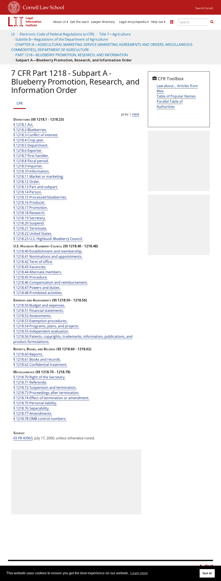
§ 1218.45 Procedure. (30, 277)
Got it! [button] (207, 573)
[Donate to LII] (171, 22)
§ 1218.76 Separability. (31, 408)
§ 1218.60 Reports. (28, 354)
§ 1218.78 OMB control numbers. (39, 418)
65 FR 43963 (23, 438)
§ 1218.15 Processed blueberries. (40, 197)
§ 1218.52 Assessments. (32, 315)
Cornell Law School (42, 6)
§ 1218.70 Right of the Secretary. (39, 377)
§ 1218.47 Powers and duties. (36, 287)
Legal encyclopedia (133, 22)
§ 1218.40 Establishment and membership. (47, 251)
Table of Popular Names (176, 96)
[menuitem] (59, 22)
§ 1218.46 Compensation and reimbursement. (50, 282)
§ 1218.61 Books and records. (37, 359)
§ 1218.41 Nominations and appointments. (47, 256)
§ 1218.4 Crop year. (28, 140)
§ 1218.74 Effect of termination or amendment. (51, 397)
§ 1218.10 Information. (31, 171)
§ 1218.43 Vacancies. (29, 266)
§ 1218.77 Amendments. (32, 413)
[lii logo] (24, 21)
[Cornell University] (14, 6)
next (135, 114)
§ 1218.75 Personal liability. (35, 403)
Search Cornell (204, 8)
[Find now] (212, 22)
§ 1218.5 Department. (30, 145)
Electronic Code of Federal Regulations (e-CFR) (57, 34)
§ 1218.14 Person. (27, 192)
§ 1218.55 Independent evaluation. (41, 331)
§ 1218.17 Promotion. (30, 207)
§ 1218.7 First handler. (31, 155)
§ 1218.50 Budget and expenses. (39, 305)
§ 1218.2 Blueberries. (30, 129)
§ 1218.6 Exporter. (28, 150)
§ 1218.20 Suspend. (28, 223)
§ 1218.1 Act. (23, 124)
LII (13, 34)
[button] (211, 21)
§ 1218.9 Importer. (28, 166)
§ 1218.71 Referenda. (30, 382)
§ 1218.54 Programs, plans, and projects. (46, 326)
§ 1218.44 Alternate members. (37, 272)
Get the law (78, 22)
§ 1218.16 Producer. (29, 202)
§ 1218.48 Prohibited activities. (38, 292)
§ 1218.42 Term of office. (33, 261)
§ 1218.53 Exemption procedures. (40, 321)
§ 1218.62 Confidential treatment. (40, 364)
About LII (59, 22)
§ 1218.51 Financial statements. (38, 310)
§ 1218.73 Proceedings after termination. (46, 392)
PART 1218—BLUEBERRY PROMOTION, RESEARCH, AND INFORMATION (71, 55)
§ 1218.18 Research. (29, 212)
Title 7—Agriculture (115, 34)
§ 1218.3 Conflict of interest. (35, 135)
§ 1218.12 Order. (26, 181)
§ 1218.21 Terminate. (30, 228)
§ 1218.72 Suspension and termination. (45, 387)
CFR (20, 103)
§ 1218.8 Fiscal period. (31, 160)
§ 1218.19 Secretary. (29, 218)
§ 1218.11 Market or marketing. (38, 176)
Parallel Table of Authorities (170, 104)
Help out (157, 22)
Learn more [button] (139, 573)
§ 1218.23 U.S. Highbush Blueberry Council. (48, 238)
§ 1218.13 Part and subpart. (35, 186)
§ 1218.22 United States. (32, 233)
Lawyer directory (103, 22)
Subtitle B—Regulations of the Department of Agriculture (61, 39)
